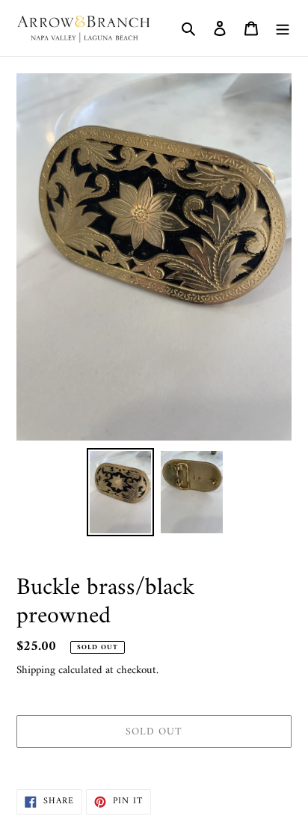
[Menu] (282, 28)
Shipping (35, 670)
